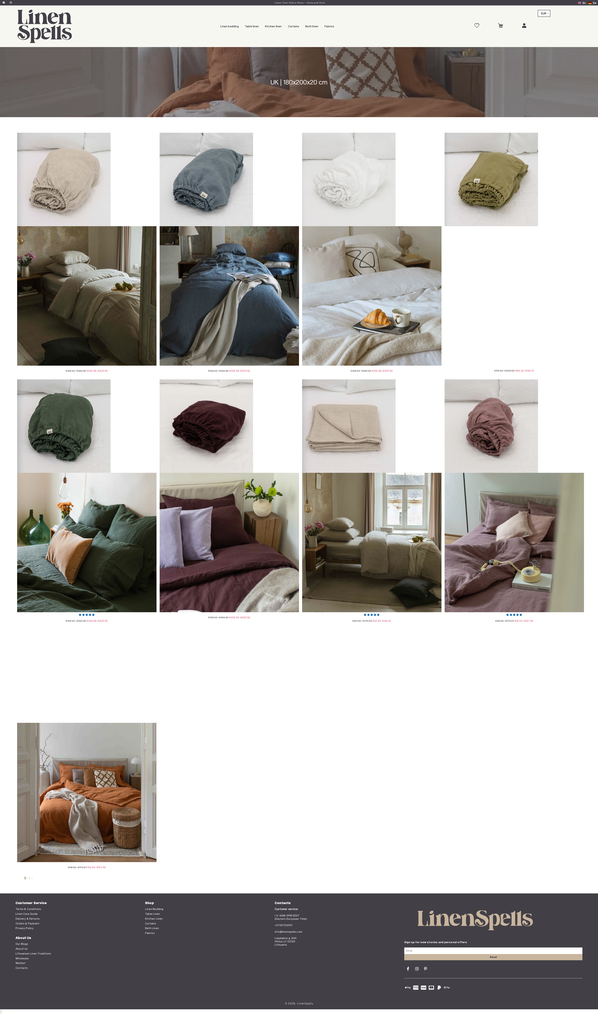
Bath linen (311, 26)
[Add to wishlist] (151, 137)
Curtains (293, 26)
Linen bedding (229, 26)
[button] (87, 614)
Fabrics (329, 26)
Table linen (252, 26)
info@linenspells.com (288, 931)
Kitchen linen (273, 26)
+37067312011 (283, 925)
